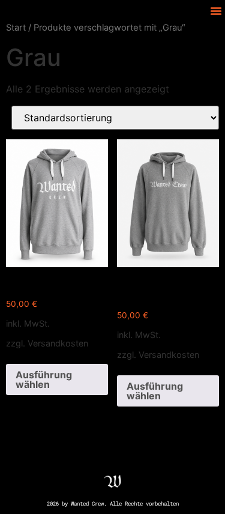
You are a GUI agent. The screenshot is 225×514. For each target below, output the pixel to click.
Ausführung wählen (44, 379)
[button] (216, 11)
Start (16, 27)
